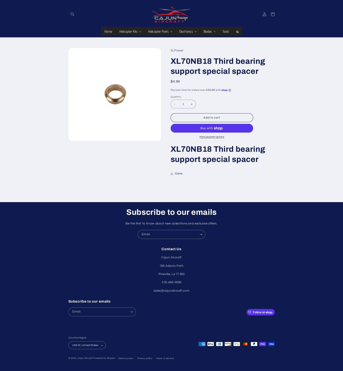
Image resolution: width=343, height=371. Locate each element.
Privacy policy (144, 358)
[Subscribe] (201, 234)
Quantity (176, 97)
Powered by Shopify (104, 358)
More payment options (212, 137)
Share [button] (178, 173)
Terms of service (165, 358)
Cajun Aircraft (85, 358)
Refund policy (126, 358)
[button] (72, 14)
